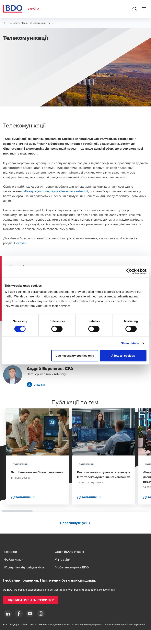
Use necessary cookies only (74, 355)
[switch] (57, 329)
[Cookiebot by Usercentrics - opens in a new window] (129, 271)
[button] (36, 384)
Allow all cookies (123, 355)
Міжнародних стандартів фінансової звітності (55, 191)
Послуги (20, 243)
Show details (130, 343)
